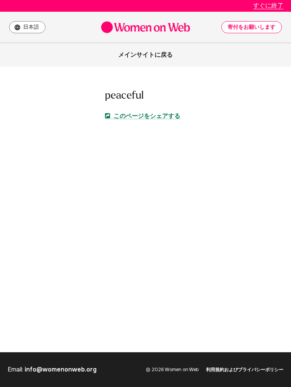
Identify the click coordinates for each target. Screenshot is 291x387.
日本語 (31, 26)
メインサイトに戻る (145, 55)
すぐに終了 (268, 5)
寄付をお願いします (251, 26)
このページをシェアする (146, 116)
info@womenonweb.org (61, 369)
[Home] (145, 27)
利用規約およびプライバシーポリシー (244, 370)
